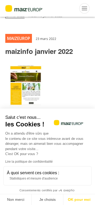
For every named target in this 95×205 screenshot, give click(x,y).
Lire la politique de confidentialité (29, 161)
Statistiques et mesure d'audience (34, 178)
